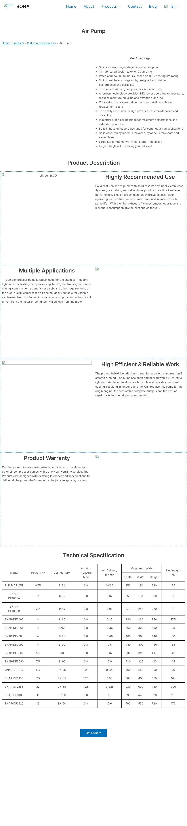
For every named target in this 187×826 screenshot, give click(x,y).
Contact (135, 6)
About (89, 6)
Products (109, 6)
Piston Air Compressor (41, 43)
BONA (23, 6)
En (172, 6)
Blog (153, 6)
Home (71, 6)
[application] (119, 6)
